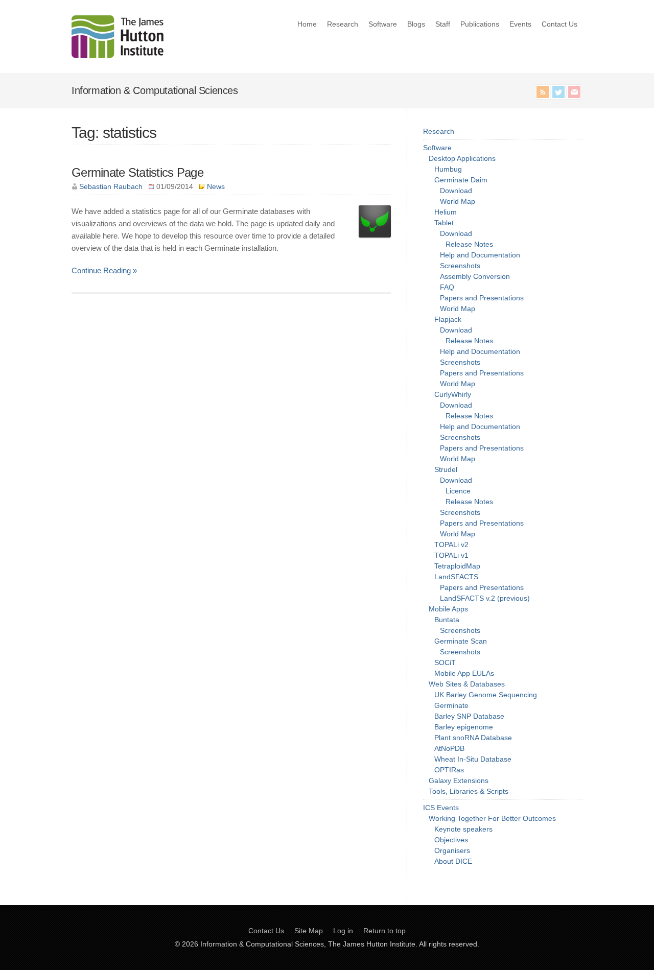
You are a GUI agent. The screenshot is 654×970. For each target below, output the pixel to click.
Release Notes (469, 244)
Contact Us (559, 24)
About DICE (453, 861)
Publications (479, 24)
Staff (442, 24)
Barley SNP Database (469, 716)
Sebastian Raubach (111, 186)
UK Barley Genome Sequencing (485, 695)
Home (307, 24)
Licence (458, 491)
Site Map (308, 931)
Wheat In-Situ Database (472, 759)
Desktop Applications (462, 158)
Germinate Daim (460, 180)
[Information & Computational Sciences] (118, 55)
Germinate (451, 705)
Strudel (445, 469)
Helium (445, 212)
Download (456, 190)
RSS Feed (542, 92)
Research (342, 24)
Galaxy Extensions (458, 780)
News (216, 186)
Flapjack (447, 319)
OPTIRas (449, 770)
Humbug (448, 169)
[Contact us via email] (574, 92)
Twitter (558, 92)
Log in (343, 931)
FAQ (447, 287)
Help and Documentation (480, 255)
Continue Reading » (104, 271)
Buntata (446, 620)
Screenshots (460, 266)
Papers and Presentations (482, 298)
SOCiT (445, 662)
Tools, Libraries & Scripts (468, 791)
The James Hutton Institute (371, 944)
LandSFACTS (456, 577)
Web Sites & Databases (467, 684)
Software (382, 24)
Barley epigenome (463, 727)
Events (520, 24)
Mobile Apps (448, 609)
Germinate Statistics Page (137, 172)
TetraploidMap (457, 566)
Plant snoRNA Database (473, 738)
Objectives (451, 840)
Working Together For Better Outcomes (492, 818)
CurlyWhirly (452, 394)
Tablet (444, 223)
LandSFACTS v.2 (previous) (485, 598)
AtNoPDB (449, 748)
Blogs (416, 24)
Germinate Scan (460, 641)
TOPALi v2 (451, 544)
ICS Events (441, 807)
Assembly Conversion (475, 276)
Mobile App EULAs (464, 673)
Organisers (452, 850)
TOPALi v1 (451, 555)
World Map (457, 201)
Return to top (384, 931)
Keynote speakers (463, 829)
